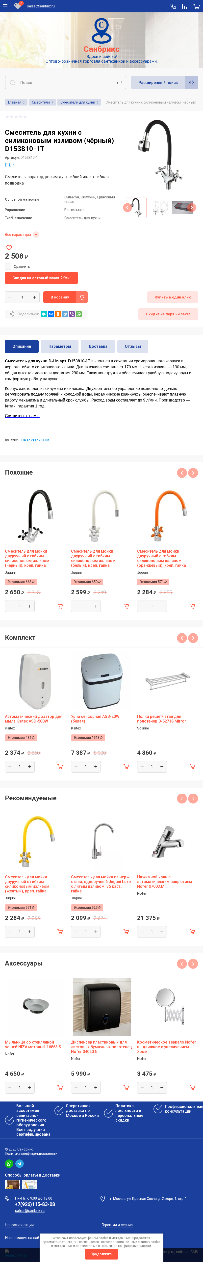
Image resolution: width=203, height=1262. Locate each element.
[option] (159, 154)
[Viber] (72, 314)
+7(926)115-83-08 (35, 1204)
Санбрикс (102, 49)
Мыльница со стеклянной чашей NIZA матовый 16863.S (33, 1044)
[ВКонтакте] (51, 314)
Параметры (60, 346)
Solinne (143, 728)
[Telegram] (65, 314)
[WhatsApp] (79, 314)
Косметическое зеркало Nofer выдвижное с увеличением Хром (166, 1047)
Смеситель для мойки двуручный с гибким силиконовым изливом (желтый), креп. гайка (27, 884)
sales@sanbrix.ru (41, 6)
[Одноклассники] (58, 314)
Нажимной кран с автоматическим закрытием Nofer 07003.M (164, 882)
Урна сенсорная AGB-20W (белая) (95, 719)
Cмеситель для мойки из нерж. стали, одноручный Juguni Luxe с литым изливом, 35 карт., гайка (101, 884)
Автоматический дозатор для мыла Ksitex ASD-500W (33, 719)
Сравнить (22, 266)
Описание (21, 346)
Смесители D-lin (35, 440)
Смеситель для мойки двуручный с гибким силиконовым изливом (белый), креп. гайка (93, 558)
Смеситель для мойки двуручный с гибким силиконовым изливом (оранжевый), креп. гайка (161, 558)
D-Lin (10, 164)
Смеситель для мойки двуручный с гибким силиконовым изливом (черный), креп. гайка (27, 558)
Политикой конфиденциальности (126, 1246)
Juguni (10, 572)
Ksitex (10, 728)
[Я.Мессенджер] (44, 314)
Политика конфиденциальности (31, 1153)
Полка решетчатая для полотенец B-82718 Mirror (161, 719)
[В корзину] (60, 606)
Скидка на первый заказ (168, 314)
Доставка (97, 346)
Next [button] (191, 207)
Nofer (142, 893)
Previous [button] (127, 207)
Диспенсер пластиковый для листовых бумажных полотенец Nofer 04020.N (101, 1047)
